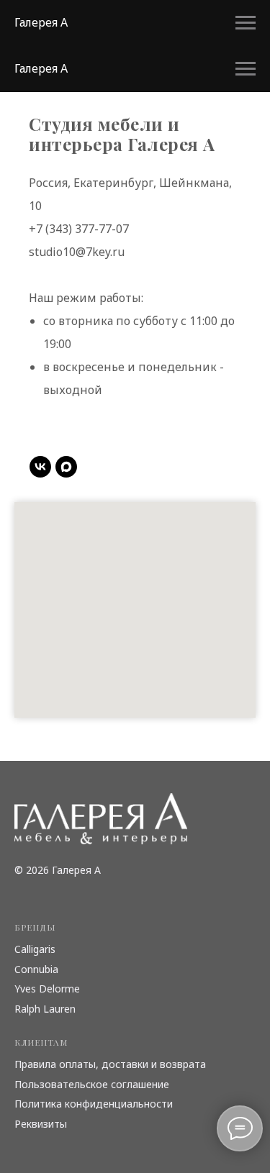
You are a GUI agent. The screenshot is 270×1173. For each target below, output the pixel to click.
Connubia (36, 969)
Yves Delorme (47, 988)
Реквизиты (40, 1124)
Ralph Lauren (45, 1008)
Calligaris (34, 949)
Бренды (34, 927)
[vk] (40, 467)
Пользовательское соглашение (91, 1084)
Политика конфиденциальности (93, 1103)
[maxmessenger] (66, 467)
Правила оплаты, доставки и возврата (110, 1064)
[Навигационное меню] (245, 23)
